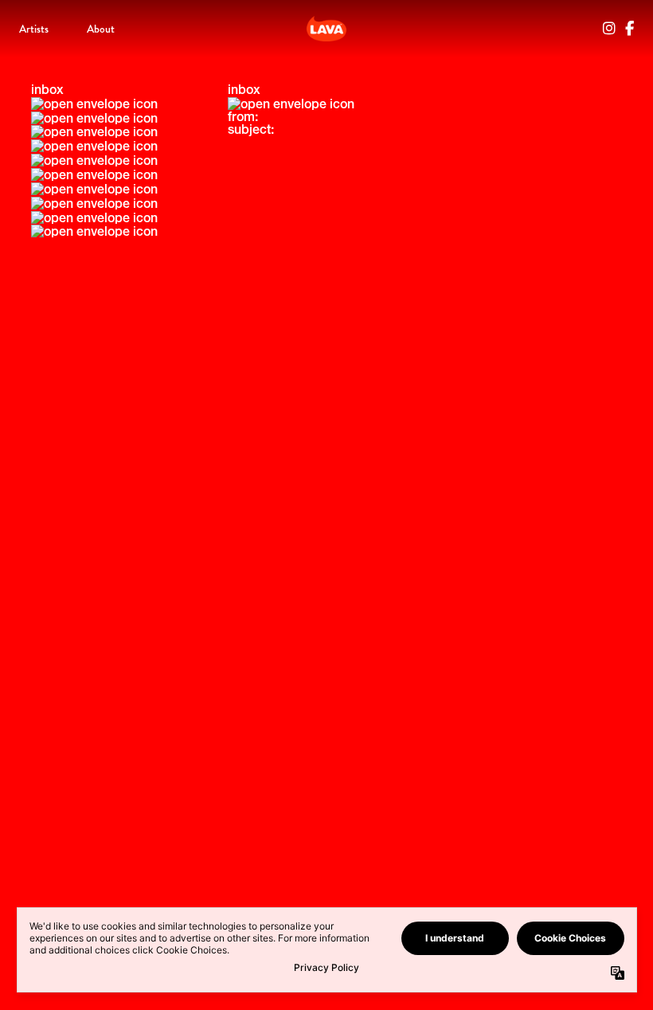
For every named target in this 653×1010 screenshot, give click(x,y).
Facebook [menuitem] (629, 29)
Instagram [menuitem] (609, 29)
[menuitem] (34, 29)
